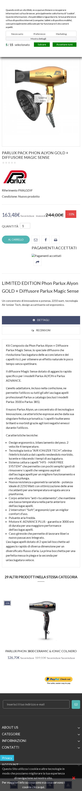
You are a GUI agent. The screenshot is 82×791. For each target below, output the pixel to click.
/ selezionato (18, 44)
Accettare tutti (64, 44)
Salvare (42, 44)
